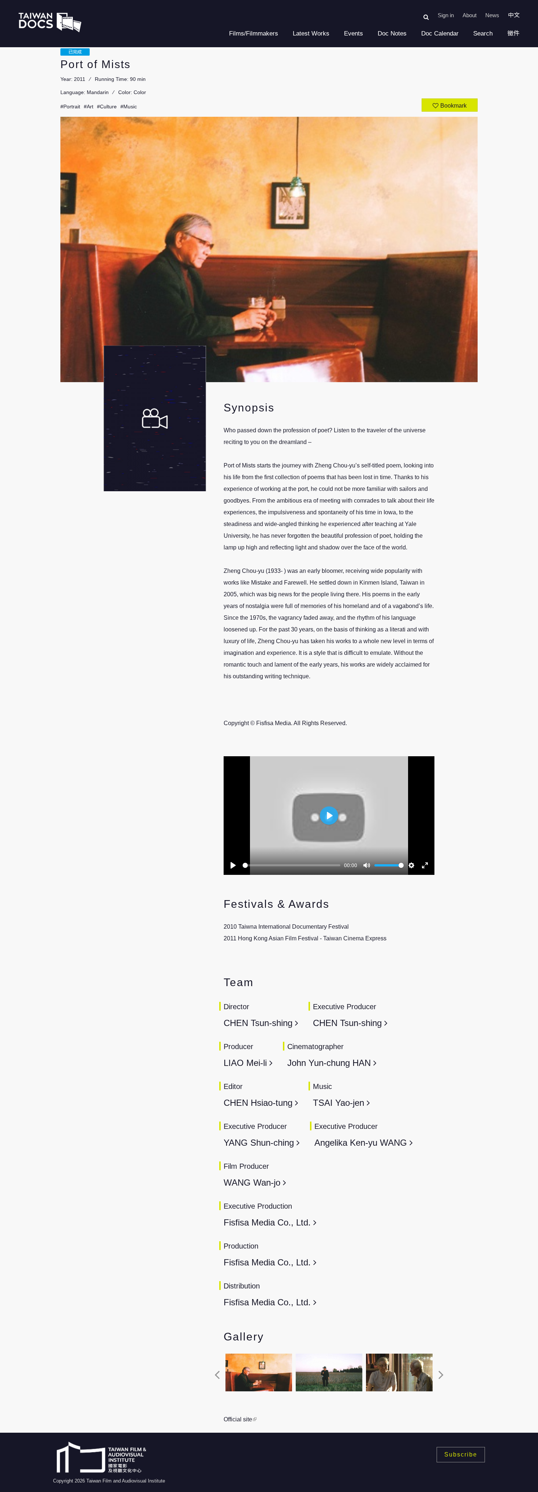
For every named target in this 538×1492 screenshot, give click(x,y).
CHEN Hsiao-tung (259, 1103)
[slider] (291, 865)
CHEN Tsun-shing (259, 1023)
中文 (514, 15)
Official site (238, 1419)
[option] (259, 1374)
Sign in (446, 15)
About (470, 15)
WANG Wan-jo (253, 1182)
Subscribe (460, 1454)
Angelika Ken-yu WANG (362, 1143)
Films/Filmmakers (253, 33)
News (492, 15)
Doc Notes (392, 33)
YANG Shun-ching (260, 1143)
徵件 (513, 33)
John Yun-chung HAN (329, 1063)
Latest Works (311, 33)
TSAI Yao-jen (340, 1103)
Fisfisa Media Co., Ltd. (267, 1222)
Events (353, 33)
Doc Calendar (440, 33)
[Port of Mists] (258, 1372)
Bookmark (453, 105)
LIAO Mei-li (246, 1063)
